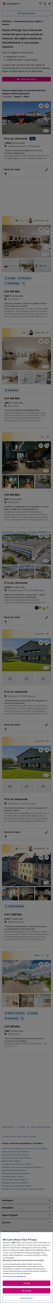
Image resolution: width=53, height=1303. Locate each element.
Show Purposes (26, 1298)
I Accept (26, 1283)
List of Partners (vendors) (14, 1276)
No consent (26, 1290)
